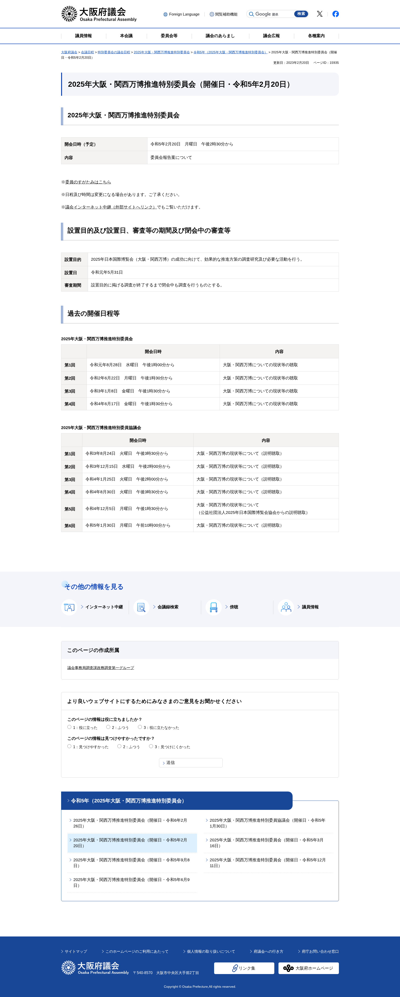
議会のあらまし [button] (220, 35)
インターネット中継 (104, 607)
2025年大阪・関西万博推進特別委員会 (162, 52)
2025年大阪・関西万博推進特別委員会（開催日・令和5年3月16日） (267, 843)
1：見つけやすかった (91, 747)
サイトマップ (76, 951)
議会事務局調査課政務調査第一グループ (100, 668)
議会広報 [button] (271, 35)
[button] (183, 14)
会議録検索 (168, 607)
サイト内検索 (251, 14)
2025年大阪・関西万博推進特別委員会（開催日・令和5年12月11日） (268, 863)
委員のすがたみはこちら (88, 182)
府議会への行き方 (268, 951)
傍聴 (234, 607)
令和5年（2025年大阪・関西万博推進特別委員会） (231, 52)
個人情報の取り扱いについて (211, 951)
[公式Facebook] (335, 14)
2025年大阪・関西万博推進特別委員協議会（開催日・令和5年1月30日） (267, 823)
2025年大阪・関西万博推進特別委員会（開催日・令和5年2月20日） (130, 843)
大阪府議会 (69, 52)
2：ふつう (120, 728)
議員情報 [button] (83, 35)
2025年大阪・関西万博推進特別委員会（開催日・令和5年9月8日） (131, 863)
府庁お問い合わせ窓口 (320, 951)
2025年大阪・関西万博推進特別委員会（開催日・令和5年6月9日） (131, 882)
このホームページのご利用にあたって (137, 951)
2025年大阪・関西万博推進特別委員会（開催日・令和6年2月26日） (130, 823)
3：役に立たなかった (161, 728)
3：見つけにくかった (172, 747)
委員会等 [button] (169, 35)
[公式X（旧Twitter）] (320, 14)
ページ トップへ (329, 936)
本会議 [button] (126, 35)
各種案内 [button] (316, 35)
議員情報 (310, 607)
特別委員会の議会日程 (114, 52)
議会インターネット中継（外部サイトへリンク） (111, 207)
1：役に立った (85, 728)
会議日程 (87, 52)
